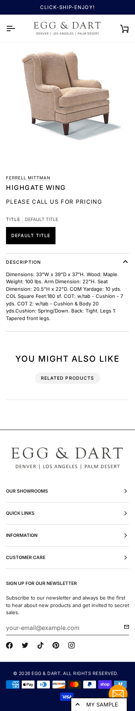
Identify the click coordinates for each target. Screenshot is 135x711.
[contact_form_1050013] (118, 694)
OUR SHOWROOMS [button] (27, 491)
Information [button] (22, 535)
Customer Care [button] (25, 557)
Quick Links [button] (20, 513)
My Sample (102, 704)
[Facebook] (9, 645)
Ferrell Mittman (28, 177)
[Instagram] (71, 645)
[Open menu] (17, 29)
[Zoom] (67, 105)
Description (23, 262)
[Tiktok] (41, 645)
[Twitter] (25, 645)
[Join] (124, 627)
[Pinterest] (55, 645)
